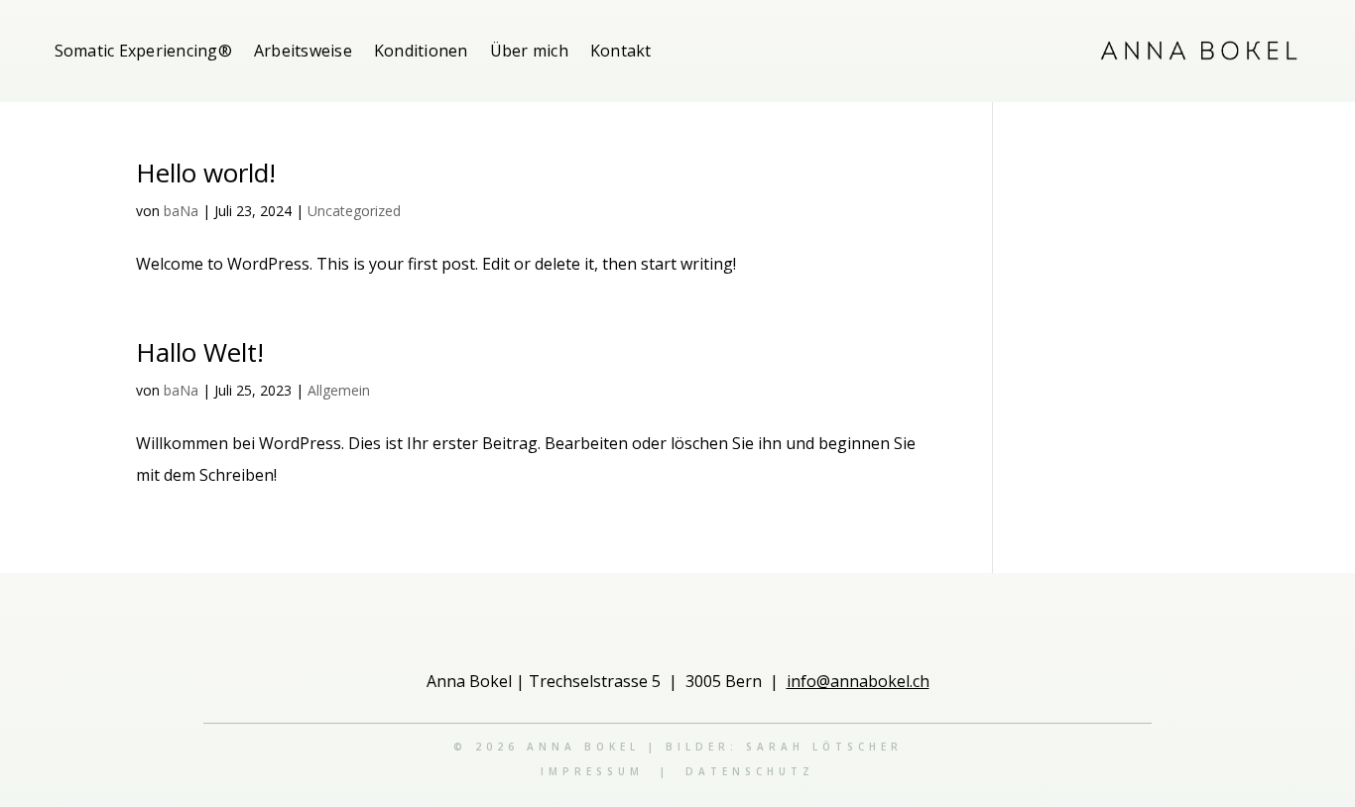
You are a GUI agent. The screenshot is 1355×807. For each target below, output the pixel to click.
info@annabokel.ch (858, 681)
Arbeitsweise (303, 50)
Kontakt (621, 50)
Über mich (529, 50)
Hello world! (206, 172)
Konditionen (421, 50)
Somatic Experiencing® (143, 50)
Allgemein (339, 390)
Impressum (592, 771)
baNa (181, 210)
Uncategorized (354, 210)
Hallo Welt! (200, 352)
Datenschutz (749, 771)
